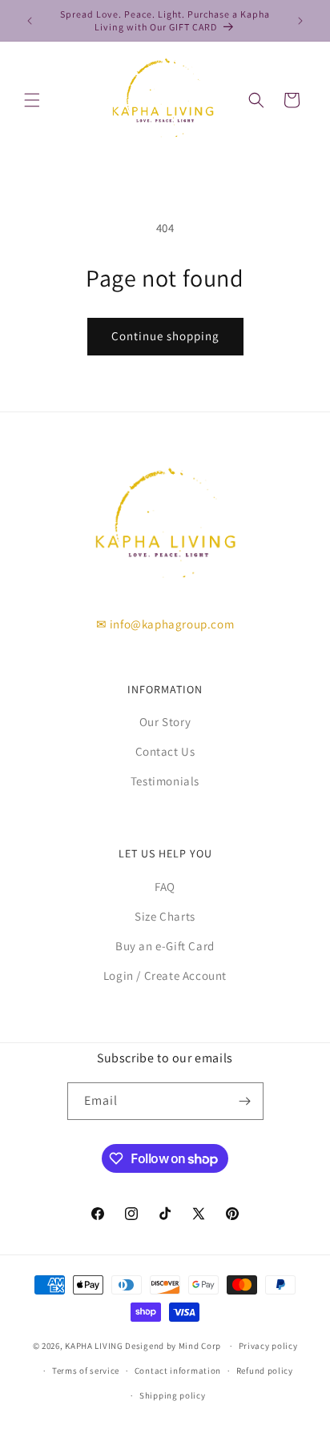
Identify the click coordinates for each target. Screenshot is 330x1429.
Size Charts (165, 916)
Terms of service (85, 1370)
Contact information (178, 1370)
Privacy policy (268, 1345)
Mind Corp (200, 1345)
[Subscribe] (245, 1101)
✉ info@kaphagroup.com (165, 624)
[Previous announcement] (29, 20)
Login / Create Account (165, 975)
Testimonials (165, 781)
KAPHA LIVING (94, 1345)
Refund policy (264, 1370)
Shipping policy (172, 1395)
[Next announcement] (300, 20)
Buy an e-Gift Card (165, 945)
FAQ (165, 886)
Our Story (165, 721)
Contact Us (165, 751)
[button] (32, 100)
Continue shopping (165, 335)
